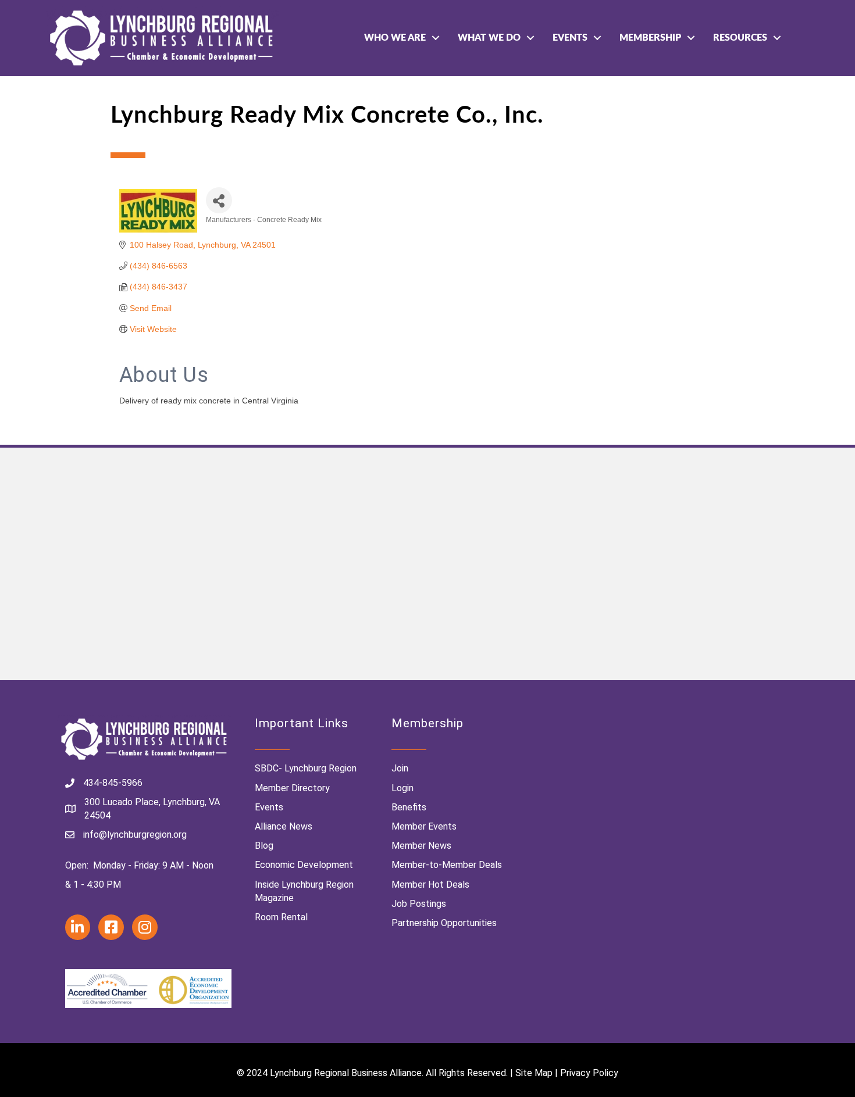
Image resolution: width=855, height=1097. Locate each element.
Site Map (534, 1072)
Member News (421, 845)
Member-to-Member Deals (446, 864)
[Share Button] (219, 200)
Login (402, 788)
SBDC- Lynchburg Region (306, 768)
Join (399, 768)
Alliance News (283, 826)
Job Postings (418, 903)
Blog (264, 845)
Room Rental (281, 917)
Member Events (424, 826)
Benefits (408, 807)
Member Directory (292, 788)
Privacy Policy (589, 1072)
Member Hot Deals (430, 884)
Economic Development (304, 864)
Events (570, 37)
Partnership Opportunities (444, 922)
